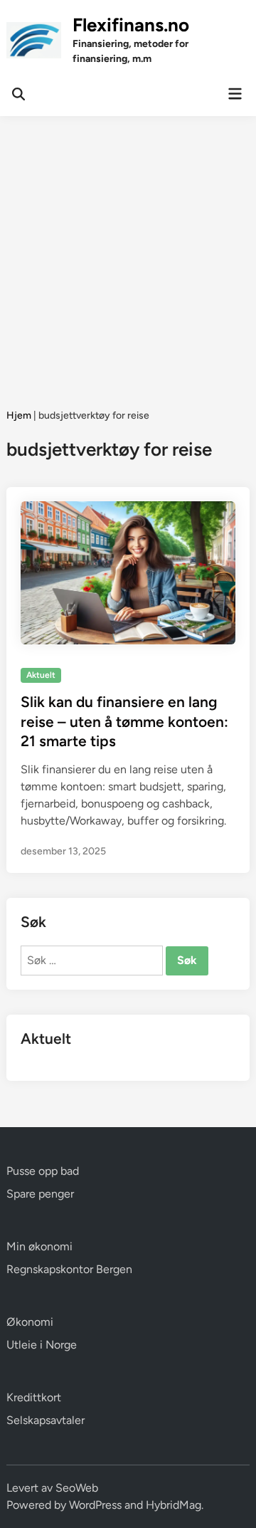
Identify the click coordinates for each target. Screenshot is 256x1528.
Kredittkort (33, 1397)
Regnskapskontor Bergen (69, 1269)
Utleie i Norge (41, 1344)
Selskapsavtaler (45, 1420)
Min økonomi (39, 1246)
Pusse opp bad (42, 1171)
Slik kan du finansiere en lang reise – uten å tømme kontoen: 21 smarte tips (124, 721)
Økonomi (29, 1322)
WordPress (95, 1505)
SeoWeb (76, 1488)
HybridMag (173, 1505)
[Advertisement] (128, 251)
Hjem (18, 415)
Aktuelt (40, 675)
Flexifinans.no (131, 25)
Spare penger (40, 1193)
